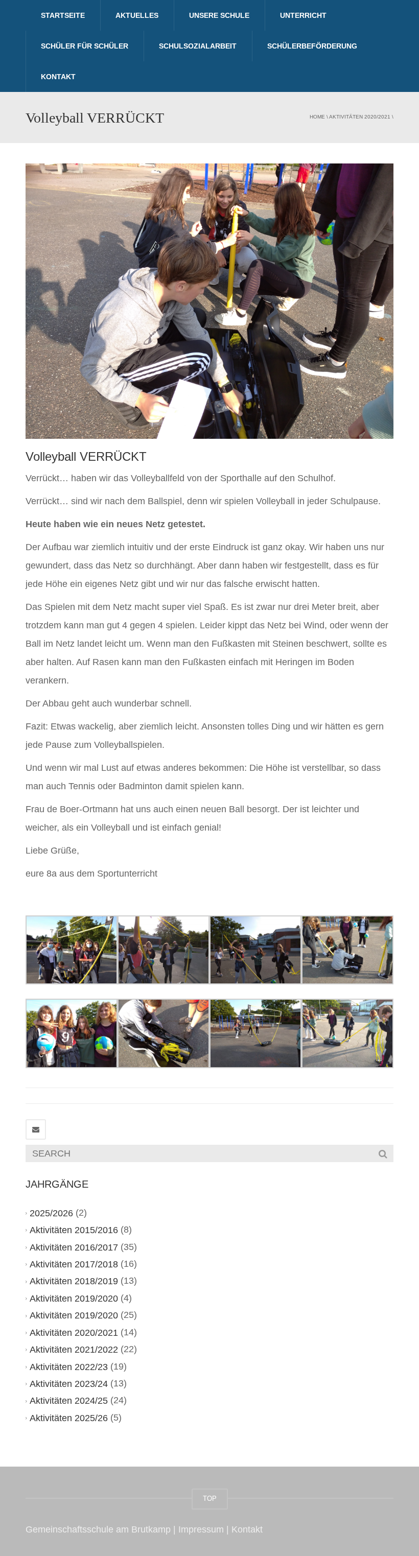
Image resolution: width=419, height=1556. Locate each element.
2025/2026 (51, 1213)
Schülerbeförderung (312, 46)
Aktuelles (136, 15)
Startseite (63, 15)
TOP (210, 1498)
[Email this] (36, 1129)
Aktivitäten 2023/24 (69, 1384)
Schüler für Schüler (84, 46)
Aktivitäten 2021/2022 (74, 1350)
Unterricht (303, 15)
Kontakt (58, 77)
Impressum (201, 1529)
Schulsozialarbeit (198, 46)
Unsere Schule (219, 15)
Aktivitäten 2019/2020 (74, 1298)
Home (317, 117)
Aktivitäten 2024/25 (69, 1401)
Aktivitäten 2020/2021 (359, 117)
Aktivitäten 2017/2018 (74, 1264)
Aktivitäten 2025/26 (69, 1418)
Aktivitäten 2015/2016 (74, 1230)
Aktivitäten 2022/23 (69, 1367)
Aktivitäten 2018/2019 (74, 1281)
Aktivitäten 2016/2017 (74, 1247)
